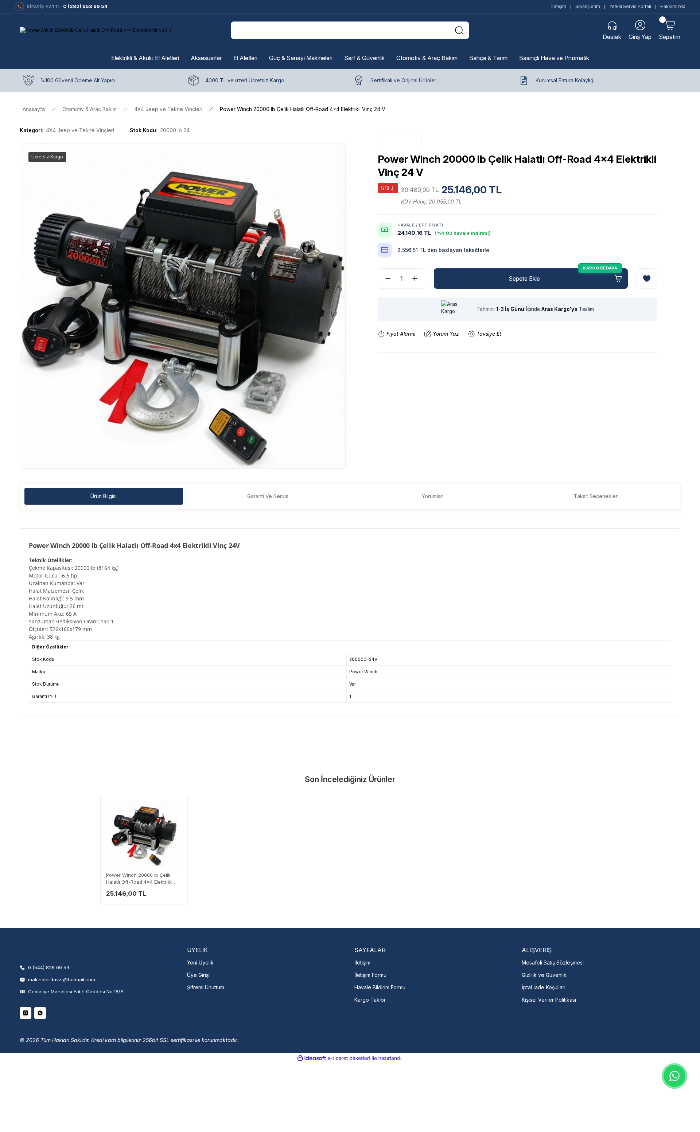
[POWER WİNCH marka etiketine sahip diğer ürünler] (399, 139)
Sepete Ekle (524, 278)
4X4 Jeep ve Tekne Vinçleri (80, 130)
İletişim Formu (370, 975)
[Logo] (96, 30)
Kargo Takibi (369, 1000)
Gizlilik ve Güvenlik (544, 975)
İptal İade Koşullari (543, 987)
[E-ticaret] (349, 1058)
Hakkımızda (672, 6)
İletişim (558, 6)
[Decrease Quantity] (385, 278)
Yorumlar (432, 496)
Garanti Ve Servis (267, 496)
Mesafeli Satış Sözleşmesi (553, 962)
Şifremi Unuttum (205, 987)
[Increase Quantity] (418, 278)
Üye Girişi (198, 975)
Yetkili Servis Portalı (630, 6)
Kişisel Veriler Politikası (549, 1000)
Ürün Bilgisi (103, 496)
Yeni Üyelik (200, 962)
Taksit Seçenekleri (596, 496)
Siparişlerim (587, 6)
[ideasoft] (311, 1058)
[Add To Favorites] (647, 278)
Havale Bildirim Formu (379, 987)
